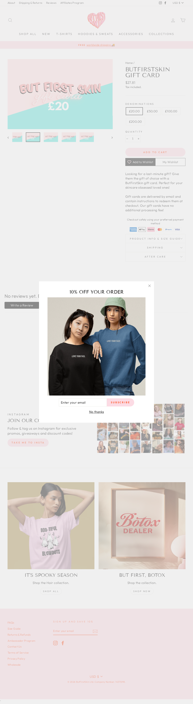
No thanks (96, 412)
